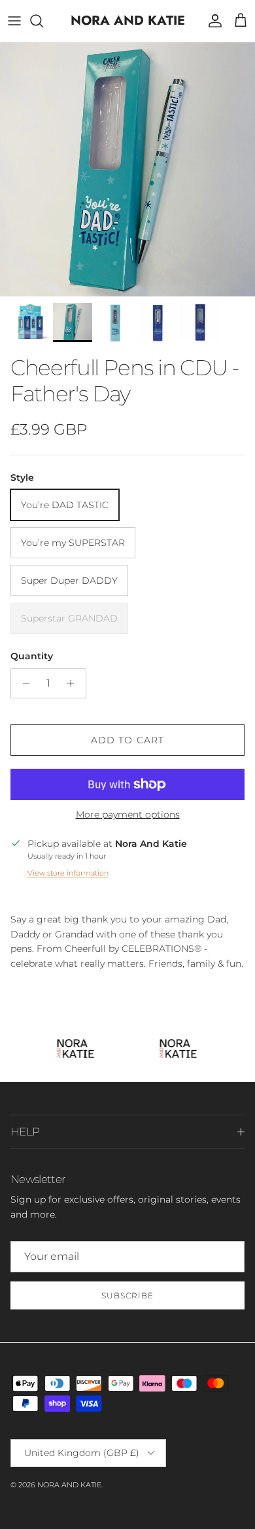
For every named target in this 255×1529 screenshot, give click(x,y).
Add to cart (127, 740)
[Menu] (14, 21)
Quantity (31, 656)
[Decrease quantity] (22, 683)
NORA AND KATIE (69, 1484)
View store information (68, 873)
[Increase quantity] (74, 683)
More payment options (128, 814)
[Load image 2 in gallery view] (127, 169)
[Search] (43, 21)
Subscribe (127, 1295)
